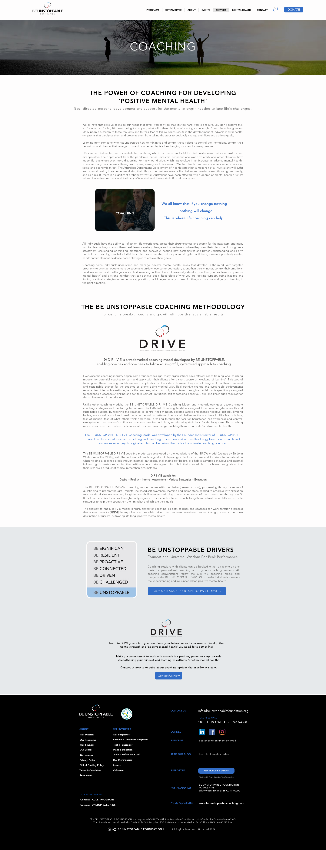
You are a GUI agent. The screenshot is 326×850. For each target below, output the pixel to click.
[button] (275, 9)
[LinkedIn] (202, 732)
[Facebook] (212, 732)
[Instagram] (222, 732)
